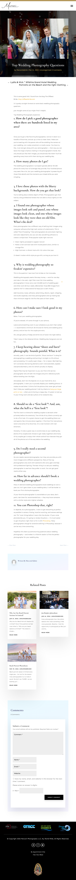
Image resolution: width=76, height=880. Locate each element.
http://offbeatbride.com (26, 99)
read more (14, 635)
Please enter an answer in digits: (25, 785)
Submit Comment (54, 797)
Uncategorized (45, 70)
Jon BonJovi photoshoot (49, 613)
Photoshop (46, 521)
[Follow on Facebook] (38, 845)
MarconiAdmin (22, 70)
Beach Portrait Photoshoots (19, 666)
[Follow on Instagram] (33, 845)
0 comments (57, 70)
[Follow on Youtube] (42, 845)
